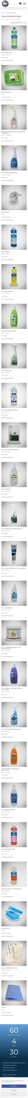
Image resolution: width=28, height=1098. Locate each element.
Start (2, 12)
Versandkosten (8, 60)
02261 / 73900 (12, 1074)
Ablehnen (14, 1090)
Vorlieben (14, 1094)
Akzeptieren (14, 1086)
